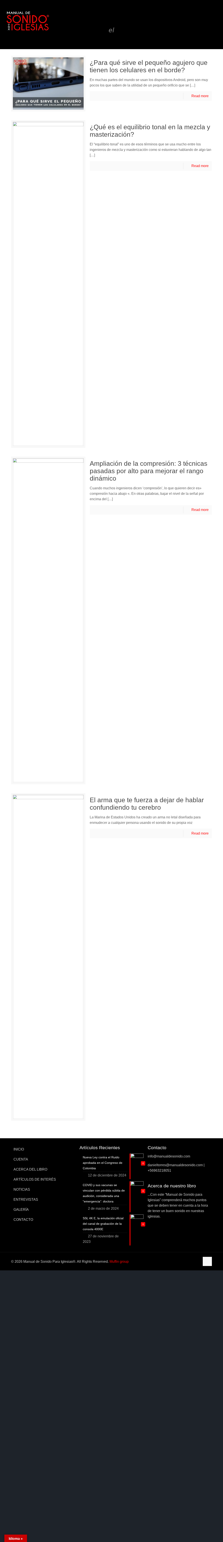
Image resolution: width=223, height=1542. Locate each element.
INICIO (19, 1149)
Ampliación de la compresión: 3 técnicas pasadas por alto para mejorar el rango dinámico (148, 471)
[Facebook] (178, 1261)
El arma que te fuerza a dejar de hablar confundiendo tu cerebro (147, 803)
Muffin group (119, 1261)
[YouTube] (190, 1261)
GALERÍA (21, 1209)
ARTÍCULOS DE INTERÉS (35, 1179)
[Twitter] (184, 1261)
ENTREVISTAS (26, 1199)
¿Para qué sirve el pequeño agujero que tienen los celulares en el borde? (149, 66)
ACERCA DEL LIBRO (30, 1169)
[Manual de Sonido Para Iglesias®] (28, 21)
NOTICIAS (22, 1189)
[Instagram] (196, 1261)
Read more (200, 96)
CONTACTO (23, 1219)
